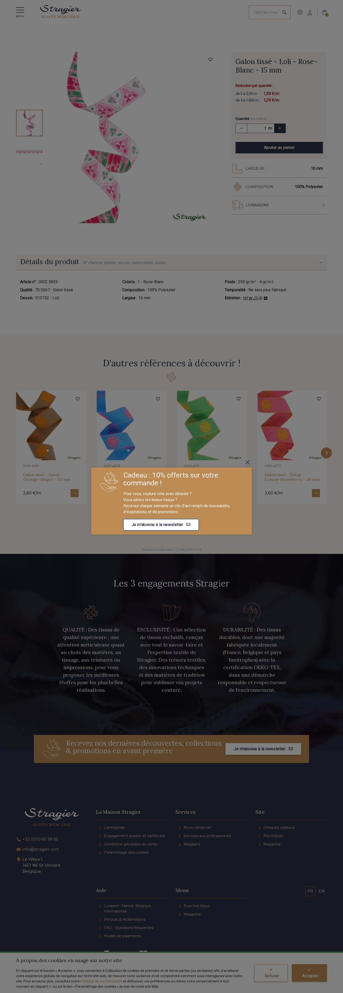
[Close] (247, 462)
